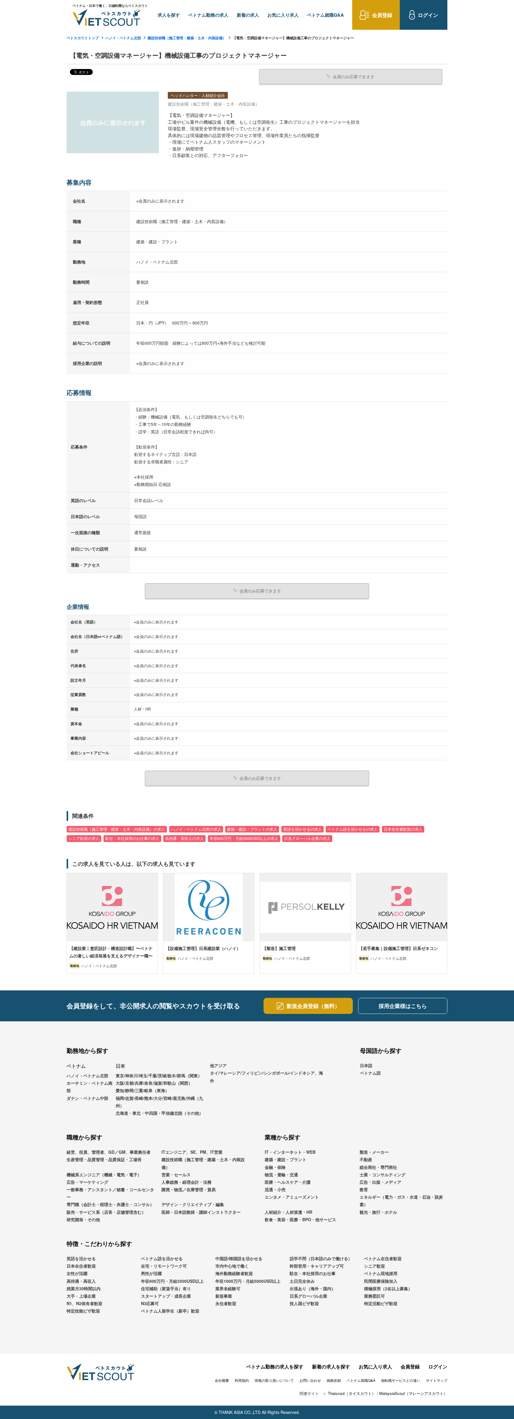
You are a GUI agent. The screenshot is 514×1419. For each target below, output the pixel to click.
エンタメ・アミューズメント (292, 1197)
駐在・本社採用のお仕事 (313, 1273)
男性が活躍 (151, 1273)
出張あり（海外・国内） (313, 1288)
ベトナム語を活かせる (162, 1258)
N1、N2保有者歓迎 (84, 1303)
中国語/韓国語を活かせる (238, 1258)
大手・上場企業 (81, 1296)
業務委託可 (374, 1296)
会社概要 (222, 1380)
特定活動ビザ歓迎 (380, 1303)
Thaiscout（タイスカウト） (352, 1393)
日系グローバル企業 (308, 1296)
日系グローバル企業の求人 (307, 838)
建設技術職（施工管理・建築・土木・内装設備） (187, 37)
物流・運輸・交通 (281, 1174)
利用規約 (242, 1380)
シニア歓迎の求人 (83, 838)
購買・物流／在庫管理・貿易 (189, 1189)
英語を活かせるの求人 (302, 829)
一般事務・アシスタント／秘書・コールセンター (110, 1193)
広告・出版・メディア (380, 1182)
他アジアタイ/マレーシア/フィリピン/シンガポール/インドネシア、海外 (266, 1072)
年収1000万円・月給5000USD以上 (247, 1281)
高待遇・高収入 (81, 1281)
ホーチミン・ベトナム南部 (89, 1086)
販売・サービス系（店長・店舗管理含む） (106, 1212)
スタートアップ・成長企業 (166, 1296)
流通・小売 (275, 1189)
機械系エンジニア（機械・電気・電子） (104, 1174)
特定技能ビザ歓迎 (83, 1311)
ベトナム (76, 1065)
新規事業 (223, 1296)
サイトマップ (436, 1380)
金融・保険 (275, 1167)
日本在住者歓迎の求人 (403, 829)
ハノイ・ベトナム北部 (123, 37)
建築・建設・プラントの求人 (252, 829)
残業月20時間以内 (84, 1288)
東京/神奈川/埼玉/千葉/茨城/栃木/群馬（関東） (159, 1075)
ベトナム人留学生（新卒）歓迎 (170, 1311)
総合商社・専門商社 (378, 1167)
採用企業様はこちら (403, 1006)
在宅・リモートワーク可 (164, 1266)
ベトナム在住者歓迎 (383, 1258)
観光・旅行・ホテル (378, 1212)
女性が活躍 (77, 1273)
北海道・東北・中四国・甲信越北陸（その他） (159, 1113)
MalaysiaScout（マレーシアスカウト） (413, 1393)
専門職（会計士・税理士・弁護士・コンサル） (110, 1204)
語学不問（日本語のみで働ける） (321, 1258)
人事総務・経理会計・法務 (186, 1182)
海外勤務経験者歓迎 (234, 1273)
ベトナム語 (370, 1073)
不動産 (366, 1159)
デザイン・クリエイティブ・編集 (193, 1204)
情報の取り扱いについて (274, 1380)
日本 (120, 1065)
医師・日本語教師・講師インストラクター (201, 1212)
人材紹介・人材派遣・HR (288, 1212)
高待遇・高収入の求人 (184, 838)
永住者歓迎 (225, 1303)
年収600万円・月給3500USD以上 (172, 1281)
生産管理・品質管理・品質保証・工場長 (104, 1159)
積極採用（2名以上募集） (388, 1288)
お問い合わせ (310, 1380)
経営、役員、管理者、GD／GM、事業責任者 (109, 1152)
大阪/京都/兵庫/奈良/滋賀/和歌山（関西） (154, 1083)
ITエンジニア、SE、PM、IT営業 (192, 1152)
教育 (364, 1189)
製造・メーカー (374, 1152)
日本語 (366, 1065)
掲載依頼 (334, 1380)
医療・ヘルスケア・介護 (288, 1182)
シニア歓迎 (374, 1266)
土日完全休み (302, 1281)
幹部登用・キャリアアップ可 (317, 1266)
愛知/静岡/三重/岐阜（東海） (142, 1090)
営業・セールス (176, 1174)
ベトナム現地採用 (380, 1273)
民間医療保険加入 (380, 1281)
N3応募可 (150, 1303)
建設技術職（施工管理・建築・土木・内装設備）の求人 (116, 829)
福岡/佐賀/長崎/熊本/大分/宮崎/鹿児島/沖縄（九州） (159, 1101)
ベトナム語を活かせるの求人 (352, 829)
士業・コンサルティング (382, 1174)
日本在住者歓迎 (81, 1266)
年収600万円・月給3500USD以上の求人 (244, 838)
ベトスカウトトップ (83, 37)
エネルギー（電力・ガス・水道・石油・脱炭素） (401, 1200)
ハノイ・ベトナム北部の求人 (196, 829)
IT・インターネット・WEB (290, 1152)
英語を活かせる (81, 1258)
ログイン (437, 1366)
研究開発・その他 (83, 1219)
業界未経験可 (227, 1288)
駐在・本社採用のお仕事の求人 (132, 838)
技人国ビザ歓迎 (304, 1303)
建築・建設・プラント (285, 1159)
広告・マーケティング (87, 1182)
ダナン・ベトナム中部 (87, 1098)
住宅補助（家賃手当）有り (166, 1288)
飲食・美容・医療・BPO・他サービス (300, 1219)
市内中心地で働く (232, 1266)
